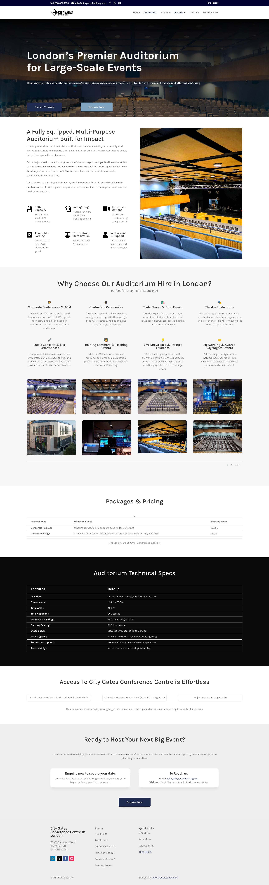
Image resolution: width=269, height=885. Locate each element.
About (164, 12)
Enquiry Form (211, 12)
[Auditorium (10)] (51, 413)
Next (238, 465)
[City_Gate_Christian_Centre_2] (51, 454)
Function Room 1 (104, 852)
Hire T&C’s (145, 851)
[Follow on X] (59, 858)
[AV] (106, 454)
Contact (194, 12)
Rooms (179, 12)
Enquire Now (96, 106)
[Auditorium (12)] (106, 413)
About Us (144, 832)
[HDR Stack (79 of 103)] (162, 452)
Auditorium (150, 12)
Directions (145, 839)
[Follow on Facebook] (65, 858)
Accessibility (146, 845)
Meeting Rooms (104, 865)
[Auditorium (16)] (162, 413)
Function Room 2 (105, 859)
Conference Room (105, 846)
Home (136, 12)
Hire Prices (213, 3)
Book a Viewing (44, 106)
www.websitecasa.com (165, 877)
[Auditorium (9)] (217, 413)
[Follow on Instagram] (71, 858)
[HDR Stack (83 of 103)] (217, 452)
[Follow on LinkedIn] (52, 858)
